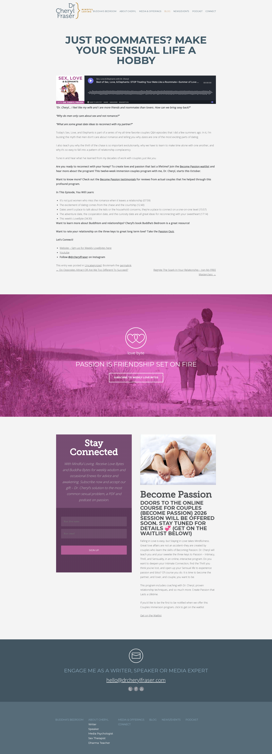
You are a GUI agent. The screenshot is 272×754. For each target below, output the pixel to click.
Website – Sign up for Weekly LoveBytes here (85, 248)
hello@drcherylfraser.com (136, 680)
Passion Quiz (166, 231)
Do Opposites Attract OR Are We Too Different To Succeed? (92, 270)
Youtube (64, 252)
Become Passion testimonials (118, 179)
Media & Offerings (150, 11)
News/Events (181, 11)
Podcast (197, 11)
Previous (3, 409)
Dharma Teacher (99, 742)
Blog (167, 11)
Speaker (93, 729)
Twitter (130, 689)
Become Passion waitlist (194, 166)
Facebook (136, 689)
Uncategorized (93, 265)
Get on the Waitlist (151, 615)
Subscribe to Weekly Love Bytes (136, 377)
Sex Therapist (97, 738)
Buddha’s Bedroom (104, 11)
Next (269, 409)
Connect (210, 11)
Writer (92, 724)
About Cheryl (128, 11)
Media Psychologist (100, 733)
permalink (125, 265)
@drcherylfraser (78, 257)
